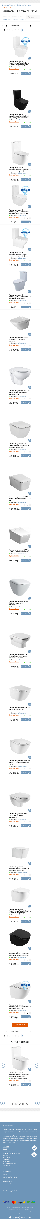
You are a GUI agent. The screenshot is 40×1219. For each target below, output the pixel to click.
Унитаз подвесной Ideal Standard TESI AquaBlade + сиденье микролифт (19, 445)
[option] (20, 1066)
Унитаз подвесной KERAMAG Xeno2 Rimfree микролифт (20, 550)
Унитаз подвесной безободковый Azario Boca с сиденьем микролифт (19, 868)
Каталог (6, 1147)
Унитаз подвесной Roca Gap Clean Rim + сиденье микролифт (19, 709)
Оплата (5, 1155)
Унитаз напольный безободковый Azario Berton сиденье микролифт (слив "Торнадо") (19, 63)
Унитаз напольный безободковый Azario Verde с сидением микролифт (20, 296)
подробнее (11, 1142)
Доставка (6, 1157)
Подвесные (6, 19)
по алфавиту (15, 25)
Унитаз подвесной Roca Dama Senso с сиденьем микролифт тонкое (18, 656)
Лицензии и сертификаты (11, 1153)
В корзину (24, 73)
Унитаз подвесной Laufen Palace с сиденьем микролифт (18, 603)
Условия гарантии (9, 1163)
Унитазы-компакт (19, 19)
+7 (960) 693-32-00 (11, 1177)
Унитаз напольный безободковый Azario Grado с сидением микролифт (20, 169)
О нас (5, 1149)
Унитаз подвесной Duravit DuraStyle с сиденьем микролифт (18, 339)
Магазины (6, 1151)
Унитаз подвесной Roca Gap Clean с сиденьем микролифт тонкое (19, 762)
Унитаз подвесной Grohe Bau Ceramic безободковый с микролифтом (19, 392)
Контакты (6, 1161)
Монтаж (6, 1159)
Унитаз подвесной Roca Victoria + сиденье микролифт (18, 815)
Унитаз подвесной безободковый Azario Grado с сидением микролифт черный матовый (20, 953)
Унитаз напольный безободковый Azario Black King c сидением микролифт (19, 116)
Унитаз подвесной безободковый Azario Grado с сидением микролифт (20, 911)
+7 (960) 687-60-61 (11, 1184)
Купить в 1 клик (14, 69)
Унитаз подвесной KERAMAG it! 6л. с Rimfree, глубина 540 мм (20, 498)
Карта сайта (7, 1165)
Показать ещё (20, 1024)
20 (3, 25)
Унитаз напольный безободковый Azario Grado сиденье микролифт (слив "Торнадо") (19, 211)
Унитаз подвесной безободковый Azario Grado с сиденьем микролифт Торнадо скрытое (20, 1006)
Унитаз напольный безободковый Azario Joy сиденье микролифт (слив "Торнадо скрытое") (18, 254)
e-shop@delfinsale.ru (13, 1191)
